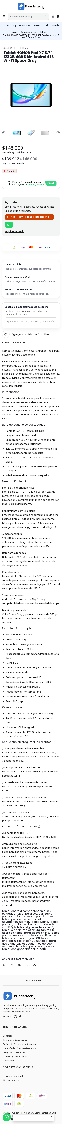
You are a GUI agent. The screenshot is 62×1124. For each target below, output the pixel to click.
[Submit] (46, 16)
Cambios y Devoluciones (15, 1056)
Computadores (28, 32)
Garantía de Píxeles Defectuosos (19, 1048)
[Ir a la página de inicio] (31, 6)
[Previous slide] (4, 133)
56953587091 (13, 1080)
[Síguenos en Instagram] (15, 1016)
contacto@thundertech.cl (18, 1076)
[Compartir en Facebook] (4, 965)
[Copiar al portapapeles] (34, 965)
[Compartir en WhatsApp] (19, 965)
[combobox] (28, 16)
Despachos (8, 1060)
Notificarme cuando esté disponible (31, 216)
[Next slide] (57, 133)
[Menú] (4, 16)
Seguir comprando (14, 231)
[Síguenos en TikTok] (19, 1016)
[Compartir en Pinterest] (27, 965)
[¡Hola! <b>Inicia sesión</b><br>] (53, 16)
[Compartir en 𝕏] (12, 965)
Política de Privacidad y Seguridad (20, 1044)
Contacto (7, 1035)
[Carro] (58, 16)
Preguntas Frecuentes (14, 1052)
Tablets (43, 32)
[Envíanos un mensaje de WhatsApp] (7, 1117)
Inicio (14, 32)
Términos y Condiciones (15, 1039)
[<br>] (9, 225)
